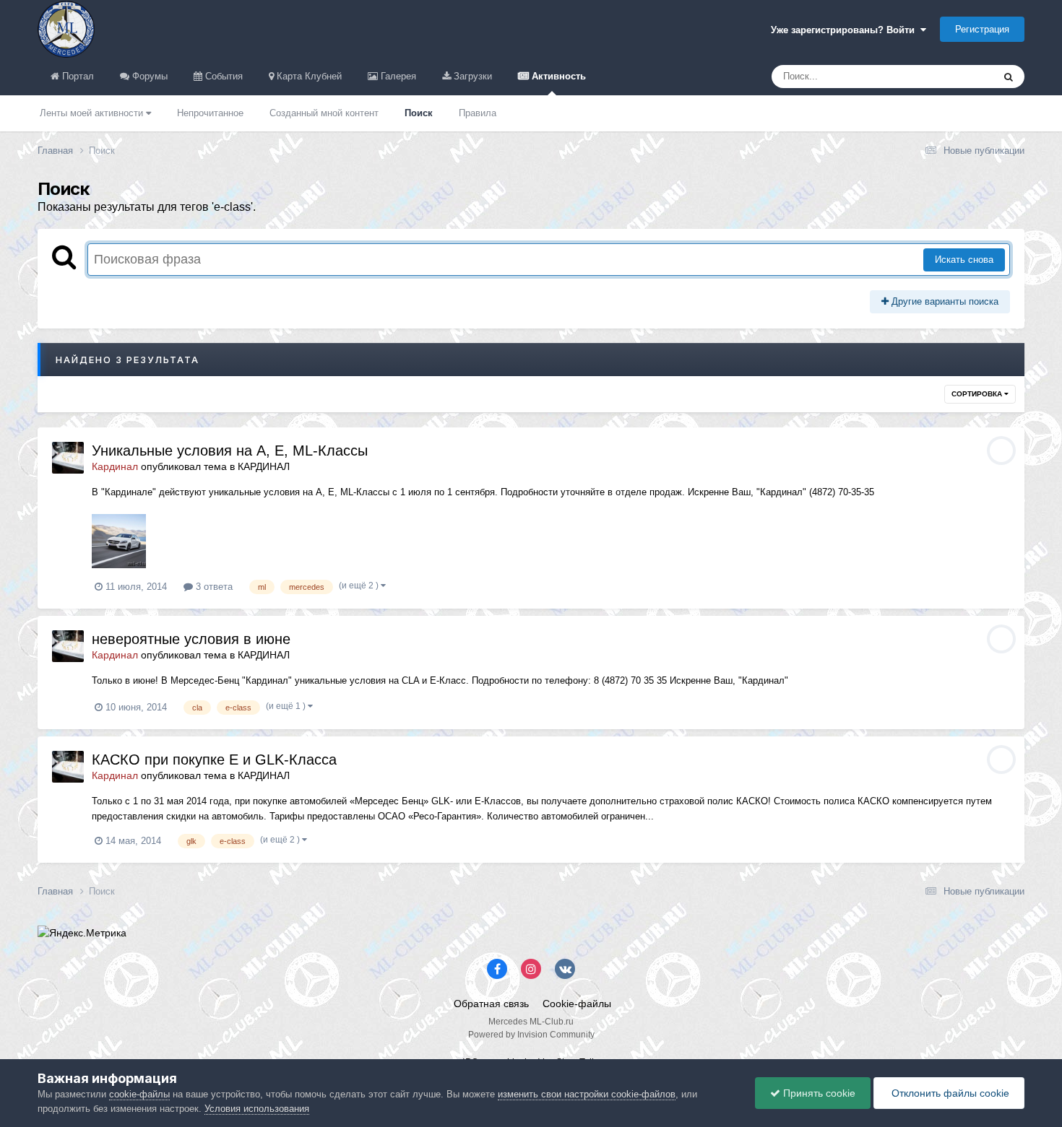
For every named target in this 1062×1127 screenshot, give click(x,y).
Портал (76, 76)
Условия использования (256, 1108)
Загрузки (471, 76)
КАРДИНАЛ (264, 466)
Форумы (148, 76)
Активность (557, 76)
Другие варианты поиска (943, 301)
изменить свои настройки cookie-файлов (586, 1094)
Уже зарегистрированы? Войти (845, 30)
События (222, 76)
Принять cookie (817, 1093)
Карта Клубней (308, 76)
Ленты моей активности (93, 113)
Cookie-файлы (577, 1003)
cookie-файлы (139, 1094)
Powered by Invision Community (531, 1035)
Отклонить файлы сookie (949, 1093)
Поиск (419, 113)
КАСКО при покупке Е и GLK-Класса (214, 759)
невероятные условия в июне (191, 639)
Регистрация (982, 29)
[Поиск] (1008, 76)
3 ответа (213, 586)
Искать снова (964, 259)
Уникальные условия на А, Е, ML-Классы (230, 450)
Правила (477, 113)
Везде (960, 76)
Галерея (397, 76)
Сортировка (977, 394)
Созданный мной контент (324, 113)
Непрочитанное (210, 113)
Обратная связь (491, 1003)
